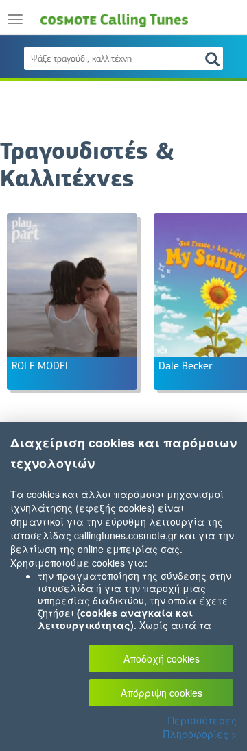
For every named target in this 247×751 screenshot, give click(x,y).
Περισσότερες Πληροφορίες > (200, 727)
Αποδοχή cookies (162, 658)
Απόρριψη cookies (161, 693)
